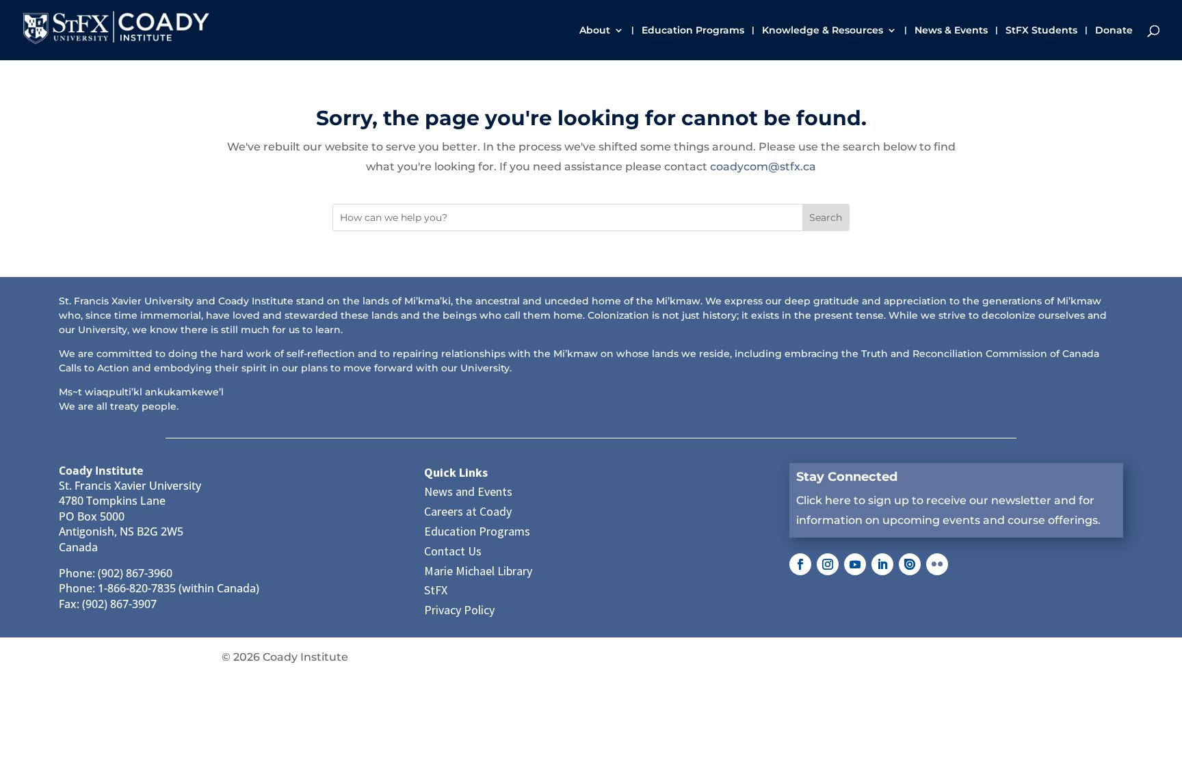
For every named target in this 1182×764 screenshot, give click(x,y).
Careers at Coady (468, 511)
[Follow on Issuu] (910, 564)
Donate (1114, 30)
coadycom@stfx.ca (763, 166)
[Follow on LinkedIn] (882, 564)
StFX (435, 590)
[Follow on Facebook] (800, 564)
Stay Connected (846, 476)
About (594, 30)
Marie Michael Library (478, 571)
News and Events (468, 491)
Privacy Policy (459, 610)
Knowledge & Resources (822, 30)
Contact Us (453, 551)
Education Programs (693, 30)
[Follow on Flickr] (937, 564)
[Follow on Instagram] (828, 564)
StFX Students (1041, 30)
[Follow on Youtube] (855, 564)
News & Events (951, 30)
